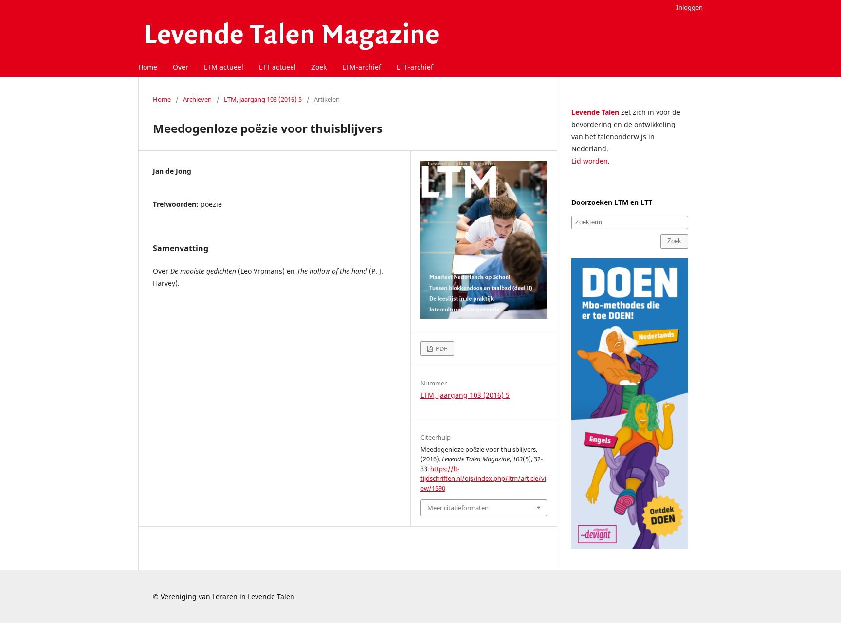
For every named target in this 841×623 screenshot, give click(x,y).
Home (147, 67)
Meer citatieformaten (458, 507)
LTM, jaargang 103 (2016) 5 (263, 99)
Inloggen (689, 7)
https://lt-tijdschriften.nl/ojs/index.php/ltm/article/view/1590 (483, 478)
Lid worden (589, 160)
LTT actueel (277, 67)
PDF (440, 348)
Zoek (319, 67)
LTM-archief (361, 67)
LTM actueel (223, 67)
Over (180, 67)
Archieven (197, 99)
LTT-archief (415, 67)
